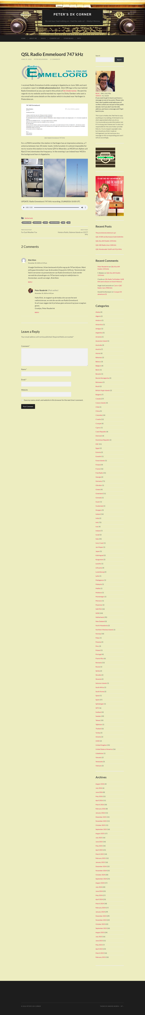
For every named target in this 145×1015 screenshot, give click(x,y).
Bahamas (99, 357)
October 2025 (100, 825)
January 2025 (100, 862)
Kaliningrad (99, 555)
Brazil (97, 386)
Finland (98, 465)
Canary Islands (101, 403)
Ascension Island (101, 341)
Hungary (99, 510)
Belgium (98, 366)
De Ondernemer (70, 91)
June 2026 (99, 792)
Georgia (98, 477)
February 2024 (101, 908)
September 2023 (101, 928)
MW (63, 222)
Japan (98, 551)
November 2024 (101, 870)
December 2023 (101, 916)
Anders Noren (113, 1006)
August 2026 (100, 784)
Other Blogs (68, 38)
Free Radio (99, 473)
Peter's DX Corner (73, 14)
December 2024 (101, 866)
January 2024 (100, 912)
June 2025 (99, 842)
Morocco (99, 601)
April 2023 (99, 949)
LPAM (45, 222)
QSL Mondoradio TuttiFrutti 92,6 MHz (109, 249)
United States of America (104, 749)
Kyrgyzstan (99, 559)
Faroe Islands (100, 460)
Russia (98, 667)
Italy (97, 539)
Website (24, 390)
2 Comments (55, 59)
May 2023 (99, 945)
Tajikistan (99, 724)
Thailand (99, 728)
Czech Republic (101, 432)
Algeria (98, 316)
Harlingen (37, 222)
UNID (98, 741)
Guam (98, 502)
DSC (97, 444)
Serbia (98, 671)
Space (98, 695)
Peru (97, 646)
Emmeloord (27, 222)
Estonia (98, 452)
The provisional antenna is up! (106, 233)
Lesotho (98, 564)
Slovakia (98, 675)
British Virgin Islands (103, 390)
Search (98, 56)
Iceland (98, 514)
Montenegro (100, 596)
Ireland (98, 531)
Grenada (99, 498)
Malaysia (99, 584)
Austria (98, 349)
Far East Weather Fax (29, 231)
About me (33, 38)
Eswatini (98, 456)
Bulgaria (98, 394)
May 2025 (99, 846)
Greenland (99, 493)
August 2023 (100, 932)
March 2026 (100, 804)
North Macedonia (102, 625)
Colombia (99, 415)
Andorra (98, 320)
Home (23, 38)
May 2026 (99, 796)
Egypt (98, 448)
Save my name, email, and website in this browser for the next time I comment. (53, 400)
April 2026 (99, 800)
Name (24, 369)
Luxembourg (100, 572)
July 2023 (99, 936)
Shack (43, 38)
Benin (98, 370)
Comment (25, 346)
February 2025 (101, 858)
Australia (99, 345)
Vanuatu (98, 757)
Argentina (99, 333)
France (98, 469)
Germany (99, 481)
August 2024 (100, 883)
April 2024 (99, 899)
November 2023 (101, 920)
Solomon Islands (101, 683)
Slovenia (98, 679)
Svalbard (99, 712)
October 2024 (100, 875)
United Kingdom (101, 745)
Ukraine (98, 737)
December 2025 (101, 817)
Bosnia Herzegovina (102, 378)
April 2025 (99, 850)
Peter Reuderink (41, 59)
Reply (30, 282)
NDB (97, 613)
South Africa (100, 687)
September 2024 (101, 879)
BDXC (98, 93)
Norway (98, 634)
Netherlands (29, 218)
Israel (97, 535)
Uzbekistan (99, 753)
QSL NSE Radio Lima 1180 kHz (106, 245)
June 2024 (99, 891)
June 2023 (99, 940)
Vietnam (98, 766)
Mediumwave (54, 222)
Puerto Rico (100, 658)
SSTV (79, 38)
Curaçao (98, 423)
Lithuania (99, 568)
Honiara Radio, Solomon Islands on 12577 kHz (73, 232)
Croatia (98, 419)
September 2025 (101, 829)
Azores (98, 353)
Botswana (99, 382)
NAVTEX (99, 609)
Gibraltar (99, 485)
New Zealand (100, 621)
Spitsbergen (100, 704)
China (98, 411)
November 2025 (101, 821)
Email (24, 379)
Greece (98, 489)
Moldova (99, 592)
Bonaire (98, 374)
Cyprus (98, 427)
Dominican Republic (102, 440)
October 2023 (100, 924)
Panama (98, 642)
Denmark (99, 436)
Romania (99, 662)
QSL (69, 222)
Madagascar (100, 580)
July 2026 (99, 788)
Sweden (98, 716)
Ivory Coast (99, 543)
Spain (97, 700)
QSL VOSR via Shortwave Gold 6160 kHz (109, 237)
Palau (97, 638)
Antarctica (99, 324)
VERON (98, 96)
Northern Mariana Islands (104, 630)
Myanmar (99, 605)
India (97, 518)
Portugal (99, 654)
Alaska (98, 312)
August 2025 (100, 833)
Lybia (97, 576)
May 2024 (99, 895)
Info (97, 522)
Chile (97, 407)
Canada (98, 399)
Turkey (98, 733)
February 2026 (101, 809)
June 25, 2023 (26, 59)
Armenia (98, 337)
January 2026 (100, 813)
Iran (97, 526)
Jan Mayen (99, 547)
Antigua (98, 329)
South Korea (100, 691)
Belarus (98, 361)
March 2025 (100, 854)
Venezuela (99, 761)
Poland (98, 650)
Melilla (98, 588)
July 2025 (99, 837)
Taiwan (98, 720)
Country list (55, 38)
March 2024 (100, 903)
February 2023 (101, 957)
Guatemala (99, 506)
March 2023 (100, 953)
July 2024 (99, 887)
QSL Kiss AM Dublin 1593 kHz (106, 241)
